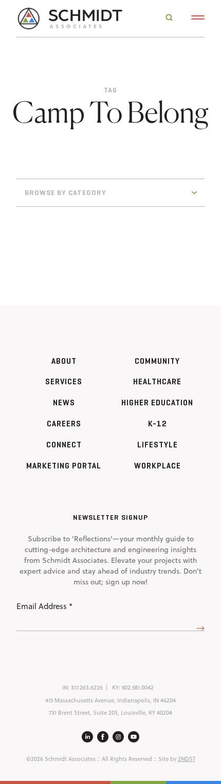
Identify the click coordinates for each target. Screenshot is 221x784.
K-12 (157, 423)
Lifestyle (157, 444)
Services (63, 381)
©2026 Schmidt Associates (61, 759)
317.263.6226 (87, 687)
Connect (64, 444)
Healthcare (157, 381)
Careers (64, 423)
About (64, 361)
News (64, 402)
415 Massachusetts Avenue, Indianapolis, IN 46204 (110, 700)
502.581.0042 (138, 687)
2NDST (186, 759)
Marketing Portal (63, 466)
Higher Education (157, 402)
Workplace (157, 466)
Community (157, 361)
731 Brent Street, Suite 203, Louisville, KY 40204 (110, 713)
